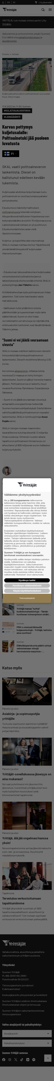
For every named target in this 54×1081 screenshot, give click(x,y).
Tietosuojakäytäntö (27, 598)
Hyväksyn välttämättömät (27, 585)
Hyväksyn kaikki (27, 580)
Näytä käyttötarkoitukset (27, 591)
